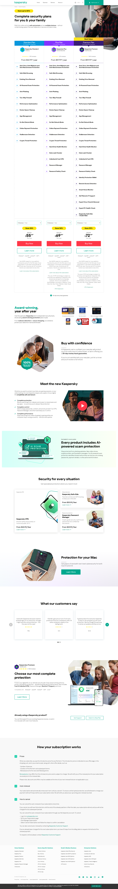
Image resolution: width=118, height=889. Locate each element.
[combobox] (79, 2)
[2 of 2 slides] (60, 642)
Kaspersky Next (87, 851)
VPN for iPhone (41, 869)
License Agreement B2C (34, 879)
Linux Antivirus (41, 861)
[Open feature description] (17, 66)
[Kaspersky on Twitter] (83, 877)
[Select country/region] (75, 3)
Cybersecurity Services (89, 853)
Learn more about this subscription (29, 271)
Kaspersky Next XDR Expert (90, 859)
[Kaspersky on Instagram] (95, 877)
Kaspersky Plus (18, 853)
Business (45, 2)
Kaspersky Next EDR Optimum (67, 856)
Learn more (20, 529)
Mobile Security (41, 856)
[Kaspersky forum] (99, 877)
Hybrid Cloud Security (89, 864)
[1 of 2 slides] (58, 642)
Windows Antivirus (42, 859)
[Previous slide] (11, 624)
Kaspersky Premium (19, 856)
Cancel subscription (52, 879)
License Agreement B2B (43, 879)
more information (57, 886)
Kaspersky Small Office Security (68, 851)
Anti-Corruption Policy (24, 879)
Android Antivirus (41, 851)
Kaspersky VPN (18, 861)
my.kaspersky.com (32, 816)
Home (38, 2)
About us (60, 2)
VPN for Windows (42, 864)
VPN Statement (59, 289)
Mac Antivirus (41, 853)
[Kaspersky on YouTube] (91, 877)
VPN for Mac (41, 871)
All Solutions (17, 866)
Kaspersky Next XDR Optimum (67, 859)
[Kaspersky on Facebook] (79, 877)
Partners (53, 2)
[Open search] (83, 3)
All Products (63, 864)
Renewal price (24, 774)
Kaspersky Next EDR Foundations (68, 853)
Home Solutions (19, 848)
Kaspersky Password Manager (21, 864)
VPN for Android (41, 866)
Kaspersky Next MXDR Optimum (68, 861)
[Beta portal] (102, 877)
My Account (94, 2)
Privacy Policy (17, 879)
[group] (28, 624)
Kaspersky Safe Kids (19, 859)
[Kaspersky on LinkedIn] (87, 877)
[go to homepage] (21, 2)
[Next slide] (107, 624)
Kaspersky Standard (19, 851)
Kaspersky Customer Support (58, 826)
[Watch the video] (82, 406)
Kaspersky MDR (87, 856)
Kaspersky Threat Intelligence (90, 861)
